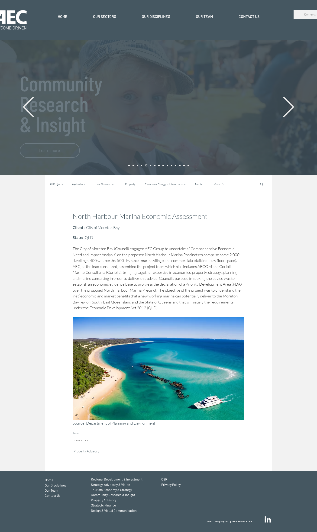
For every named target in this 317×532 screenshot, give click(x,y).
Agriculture (78, 184)
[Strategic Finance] (154, 165)
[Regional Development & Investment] (133, 165)
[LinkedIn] (267, 519)
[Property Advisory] (150, 165)
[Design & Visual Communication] (159, 165)
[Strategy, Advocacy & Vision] (167, 165)
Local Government (105, 184)
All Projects (56, 184)
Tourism (199, 184)
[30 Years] (129, 165)
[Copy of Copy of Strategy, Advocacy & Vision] (137, 165)
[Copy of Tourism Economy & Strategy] (171, 165)
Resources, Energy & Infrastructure (165, 184)
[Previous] (28, 107)
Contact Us (53, 495)
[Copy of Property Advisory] (180, 165)
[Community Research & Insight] (146, 165)
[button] (261, 184)
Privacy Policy (171, 485)
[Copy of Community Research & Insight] (175, 165)
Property (130, 184)
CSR (164, 479)
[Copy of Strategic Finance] (184, 165)
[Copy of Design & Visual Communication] (188, 165)
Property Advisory (86, 451)
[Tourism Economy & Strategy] (141, 165)
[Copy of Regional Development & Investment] (163, 165)
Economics (80, 440)
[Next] (288, 107)
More (216, 184)
